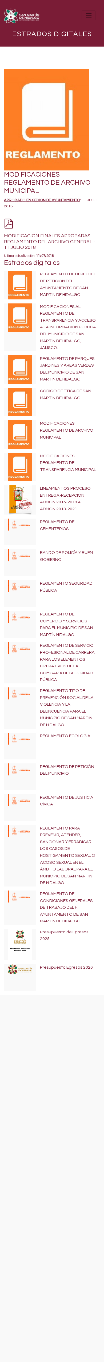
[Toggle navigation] (89, 15)
